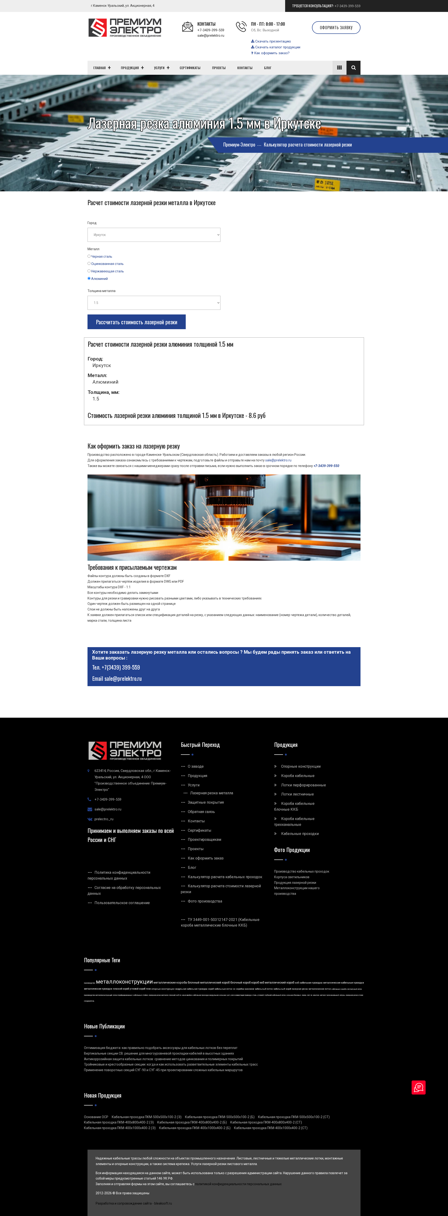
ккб (297, 982)
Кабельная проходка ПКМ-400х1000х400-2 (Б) (195, 1128)
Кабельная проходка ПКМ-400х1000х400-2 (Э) (120, 1128)
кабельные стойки (140, 995)
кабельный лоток (264, 989)
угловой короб (137, 989)
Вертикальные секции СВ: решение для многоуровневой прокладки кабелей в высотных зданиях (159, 1053)
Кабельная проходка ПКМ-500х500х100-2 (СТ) (294, 1117)
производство (89, 983)
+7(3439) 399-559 (121, 667)
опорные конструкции (163, 989)
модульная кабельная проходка (191, 989)
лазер (304, 995)
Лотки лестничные (297, 794)
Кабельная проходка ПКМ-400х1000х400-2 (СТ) (271, 1128)
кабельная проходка (311, 982)
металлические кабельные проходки (343, 982)
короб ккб (257, 982)
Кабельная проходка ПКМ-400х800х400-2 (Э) (119, 1122)
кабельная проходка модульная (206, 995)
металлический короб (279, 982)
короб (211, 989)
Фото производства (205, 901)
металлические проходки (98, 989)
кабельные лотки (223, 989)
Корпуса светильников (291, 877)
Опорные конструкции (301, 766)
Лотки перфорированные (303, 785)
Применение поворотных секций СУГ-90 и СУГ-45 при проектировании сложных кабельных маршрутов (163, 1070)
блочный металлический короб (209, 982)
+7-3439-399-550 (326, 466)
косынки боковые (294, 995)
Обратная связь (201, 811)
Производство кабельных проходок (301, 871)
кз (234, 989)
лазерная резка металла (158, 995)
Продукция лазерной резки (295, 882)
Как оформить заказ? (271, 53)
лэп (308, 995)
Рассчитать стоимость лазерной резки (136, 321)
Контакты (196, 821)
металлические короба (170, 982)
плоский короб (121, 989)
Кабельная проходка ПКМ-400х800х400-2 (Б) (192, 1122)
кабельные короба (339, 989)
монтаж (316, 995)
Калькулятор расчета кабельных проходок (225, 877)
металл (323, 995)
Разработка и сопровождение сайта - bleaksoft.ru (134, 1203)
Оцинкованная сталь (107, 264)
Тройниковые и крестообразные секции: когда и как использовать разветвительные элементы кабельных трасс (171, 1064)
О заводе (196, 766)
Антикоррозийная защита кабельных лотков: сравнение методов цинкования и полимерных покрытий (163, 1059)
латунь (342, 995)
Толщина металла (102, 291)
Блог (192, 867)
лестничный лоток (354, 989)
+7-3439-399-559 (347, 6)
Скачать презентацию (272, 41)
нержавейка (187, 995)
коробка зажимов (245, 989)
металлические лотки (319, 989)
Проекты (196, 849)
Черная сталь (101, 256)
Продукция (197, 776)
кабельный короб (282, 989)
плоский (172, 995)
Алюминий (99, 279)
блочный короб (240, 982)
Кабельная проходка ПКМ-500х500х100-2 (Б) (220, 1117)
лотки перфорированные (123, 995)
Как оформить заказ (206, 858)
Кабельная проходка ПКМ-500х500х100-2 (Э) (147, 1117)
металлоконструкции (124, 981)
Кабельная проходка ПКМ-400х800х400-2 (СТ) (266, 1122)
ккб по (178, 995)
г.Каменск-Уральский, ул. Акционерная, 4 (122, 5)
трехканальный (332, 995)
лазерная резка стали (354, 995)
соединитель (89, 1001)
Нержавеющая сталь (107, 271)
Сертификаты (199, 830)
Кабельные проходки (300, 833)
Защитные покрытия (206, 802)
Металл (93, 249)
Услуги (194, 785)
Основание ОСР (96, 1117)
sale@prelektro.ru (210, 35)
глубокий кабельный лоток (275, 995)
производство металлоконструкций (98, 995)
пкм (148, 989)
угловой (260, 995)
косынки (222, 995)
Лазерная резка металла (211, 793)
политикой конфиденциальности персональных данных (238, 1184)
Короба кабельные (298, 776)
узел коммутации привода (241, 995)
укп (228, 995)
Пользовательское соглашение (122, 903)
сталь (254, 995)
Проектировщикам (204, 839)
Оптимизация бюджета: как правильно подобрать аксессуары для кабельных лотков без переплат (161, 1048)
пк (311, 995)
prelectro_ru (103, 819)
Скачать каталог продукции (277, 47)
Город (92, 223)
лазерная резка (300, 989)
